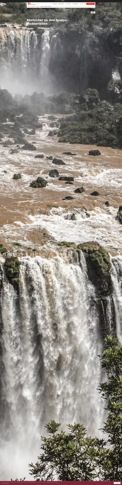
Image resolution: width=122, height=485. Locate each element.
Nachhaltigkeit (75, 3)
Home (29, 6)
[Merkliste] (81, 4)
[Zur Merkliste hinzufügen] (94, 12)
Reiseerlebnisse (61, 3)
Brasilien (37, 6)
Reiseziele (55, 3)
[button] (83, 4)
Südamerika (33, 6)
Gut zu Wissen (68, 3)
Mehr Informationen (5, 483)
